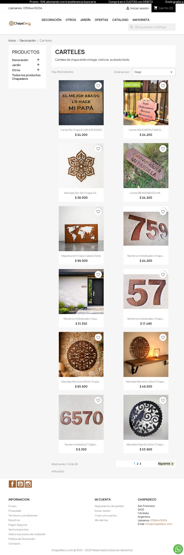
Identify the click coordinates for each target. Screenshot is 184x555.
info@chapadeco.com (158, 524)
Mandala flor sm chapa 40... (81, 193)
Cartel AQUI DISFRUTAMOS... (146, 130)
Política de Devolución (21, 539)
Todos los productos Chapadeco (26, 77)
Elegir (154, 72)
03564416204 (32, 8)
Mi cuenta (103, 499)
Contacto (14, 543)
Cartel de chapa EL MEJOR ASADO (81, 130)
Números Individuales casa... (81, 318)
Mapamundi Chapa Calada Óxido (81, 255)
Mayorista (141, 20)
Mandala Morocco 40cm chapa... (146, 381)
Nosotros (14, 520)
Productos (26, 52)
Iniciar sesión (103, 510)
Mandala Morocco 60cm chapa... (81, 381)
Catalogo (120, 20)
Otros (71, 20)
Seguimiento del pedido (109, 506)
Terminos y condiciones (23, 515)
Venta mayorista (18, 529)
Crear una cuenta (105, 515)
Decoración (51, 20)
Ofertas (101, 20)
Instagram (28, 484)
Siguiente (166, 464)
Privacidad (14, 510)
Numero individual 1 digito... (81, 444)
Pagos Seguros (17, 525)
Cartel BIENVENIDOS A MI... (146, 193)
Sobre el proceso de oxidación (27, 534)
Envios (12, 506)
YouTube (20, 484)
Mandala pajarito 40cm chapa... (146, 444)
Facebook (12, 484)
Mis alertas (101, 520)
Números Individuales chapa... (145, 255)
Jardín (85, 20)
